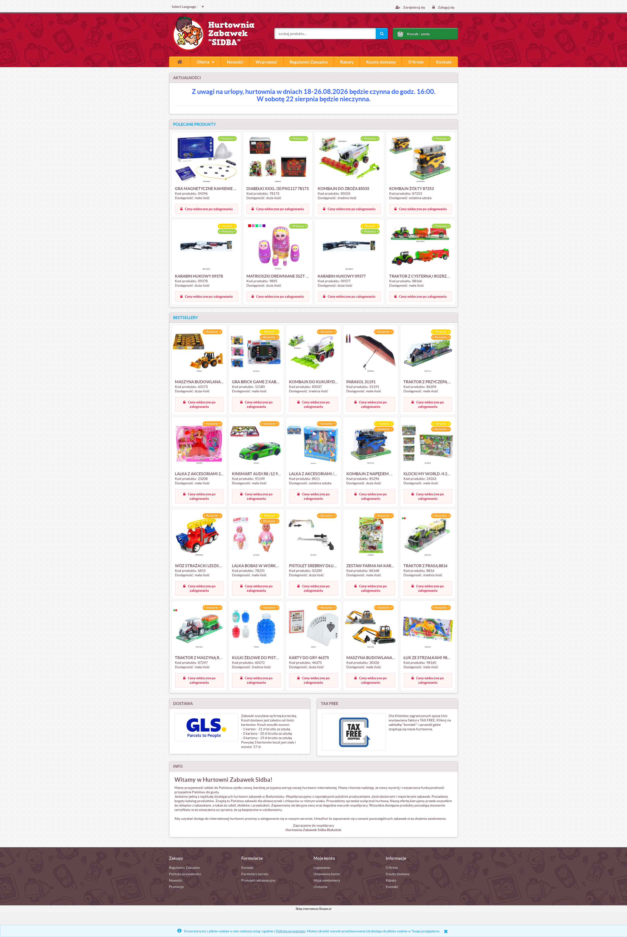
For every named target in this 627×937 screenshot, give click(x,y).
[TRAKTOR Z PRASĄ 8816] (428, 536)
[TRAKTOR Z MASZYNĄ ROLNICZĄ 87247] (199, 628)
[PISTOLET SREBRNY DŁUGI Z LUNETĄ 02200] (313, 536)
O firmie (392, 868)
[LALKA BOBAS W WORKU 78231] (256, 536)
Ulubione (320, 887)
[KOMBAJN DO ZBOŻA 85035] (349, 159)
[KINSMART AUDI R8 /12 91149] (256, 444)
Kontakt (247, 868)
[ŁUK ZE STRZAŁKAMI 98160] (428, 628)
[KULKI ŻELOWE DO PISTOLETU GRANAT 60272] (256, 628)
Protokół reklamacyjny (258, 880)
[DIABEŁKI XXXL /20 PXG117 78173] (278, 159)
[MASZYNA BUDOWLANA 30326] (371, 628)
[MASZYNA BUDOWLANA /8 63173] (199, 352)
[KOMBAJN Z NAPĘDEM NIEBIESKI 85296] (371, 444)
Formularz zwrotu (254, 874)
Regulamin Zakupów (184, 868)
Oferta (203, 62)
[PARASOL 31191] (371, 352)
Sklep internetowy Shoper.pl (313, 908)
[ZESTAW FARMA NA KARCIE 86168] (371, 536)
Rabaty (391, 880)
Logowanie (322, 868)
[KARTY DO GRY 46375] (313, 628)
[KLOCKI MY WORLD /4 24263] (428, 444)
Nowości (175, 880)
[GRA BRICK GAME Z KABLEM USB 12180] (256, 352)
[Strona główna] (179, 61)
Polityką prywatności (290, 931)
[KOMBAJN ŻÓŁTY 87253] (421, 159)
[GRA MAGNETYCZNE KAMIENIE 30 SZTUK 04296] (206, 159)
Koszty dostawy (398, 874)
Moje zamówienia (327, 880)
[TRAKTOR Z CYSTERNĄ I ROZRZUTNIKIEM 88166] (421, 246)
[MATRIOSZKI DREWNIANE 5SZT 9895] (278, 246)
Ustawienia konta (327, 874)
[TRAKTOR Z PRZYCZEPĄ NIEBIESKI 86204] (428, 352)
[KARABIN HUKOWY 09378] (206, 246)
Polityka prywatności (185, 874)
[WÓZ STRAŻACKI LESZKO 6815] (199, 536)
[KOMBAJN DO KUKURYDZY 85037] (313, 352)
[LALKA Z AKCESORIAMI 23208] (199, 444)
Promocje (176, 887)
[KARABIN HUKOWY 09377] (349, 246)
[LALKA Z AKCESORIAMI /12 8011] (313, 444)
